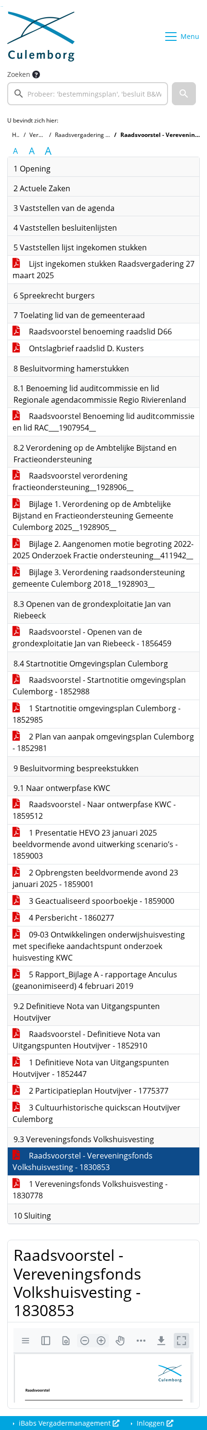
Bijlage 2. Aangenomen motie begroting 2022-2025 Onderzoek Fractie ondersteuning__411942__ (103, 550)
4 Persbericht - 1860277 (70, 917)
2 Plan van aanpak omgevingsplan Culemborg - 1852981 (103, 742)
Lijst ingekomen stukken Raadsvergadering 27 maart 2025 (103, 270)
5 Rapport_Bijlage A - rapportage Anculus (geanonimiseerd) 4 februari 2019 (95, 980)
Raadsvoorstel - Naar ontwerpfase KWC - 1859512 (94, 810)
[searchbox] (87, 93)
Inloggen (151, 1423)
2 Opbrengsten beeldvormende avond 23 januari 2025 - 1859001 (95, 878)
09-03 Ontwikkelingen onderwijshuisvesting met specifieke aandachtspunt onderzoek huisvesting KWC (99, 946)
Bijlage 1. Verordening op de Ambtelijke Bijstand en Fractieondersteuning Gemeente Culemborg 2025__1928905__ (93, 515)
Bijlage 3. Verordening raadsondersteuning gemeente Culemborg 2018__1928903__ (99, 578)
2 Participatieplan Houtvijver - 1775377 (97, 1090)
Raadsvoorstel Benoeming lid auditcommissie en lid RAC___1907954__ (103, 422)
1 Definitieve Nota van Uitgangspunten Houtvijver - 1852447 (91, 1068)
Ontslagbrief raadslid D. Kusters (85, 348)
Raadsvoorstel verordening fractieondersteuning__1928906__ (73, 481)
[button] (184, 93)
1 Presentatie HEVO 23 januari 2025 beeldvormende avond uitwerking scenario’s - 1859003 (95, 844)
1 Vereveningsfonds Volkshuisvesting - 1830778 (90, 1190)
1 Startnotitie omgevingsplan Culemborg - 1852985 (97, 714)
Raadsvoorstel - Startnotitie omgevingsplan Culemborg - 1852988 (99, 686)
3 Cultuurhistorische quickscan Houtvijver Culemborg (97, 1113)
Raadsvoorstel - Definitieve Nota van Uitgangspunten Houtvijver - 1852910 (86, 1040)
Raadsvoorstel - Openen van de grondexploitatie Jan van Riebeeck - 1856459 (92, 638)
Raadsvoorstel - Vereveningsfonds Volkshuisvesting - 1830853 (83, 1161)
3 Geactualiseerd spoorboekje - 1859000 (100, 901)
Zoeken (18, 74)
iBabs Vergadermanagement (65, 1423)
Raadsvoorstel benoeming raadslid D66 (99, 331)
